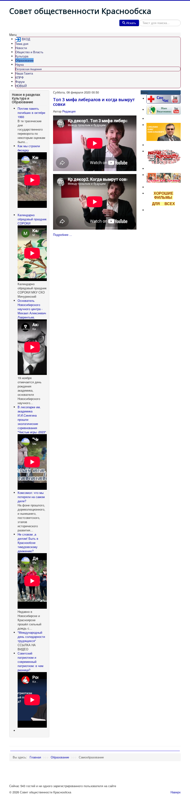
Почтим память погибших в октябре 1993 (31, 112)
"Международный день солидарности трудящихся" (31, 636)
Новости (21, 48)
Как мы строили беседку (29, 148)
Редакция (69, 111)
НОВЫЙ (21, 86)
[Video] (163, 109)
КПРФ (19, 77)
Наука (19, 64)
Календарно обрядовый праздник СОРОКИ (32, 219)
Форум (20, 81)
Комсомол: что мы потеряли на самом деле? (31, 496)
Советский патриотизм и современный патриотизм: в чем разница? (30, 661)
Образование (24, 60)
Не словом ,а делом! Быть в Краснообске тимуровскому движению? (28, 542)
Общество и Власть (29, 52)
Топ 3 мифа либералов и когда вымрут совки (94, 102)
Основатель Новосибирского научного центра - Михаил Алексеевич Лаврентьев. (32, 308)
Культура (21, 56)
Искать (131, 23)
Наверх (176, 792)
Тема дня (21, 43)
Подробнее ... (62, 234)
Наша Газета (24, 73)
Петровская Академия (29, 69)
